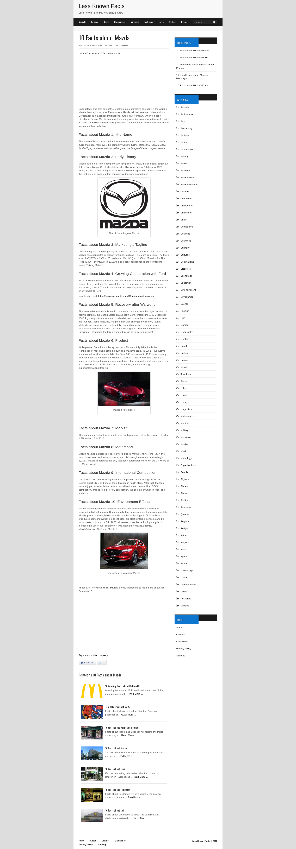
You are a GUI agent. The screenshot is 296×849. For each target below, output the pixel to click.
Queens (185, 514)
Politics (184, 500)
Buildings (185, 170)
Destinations (187, 261)
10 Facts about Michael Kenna (192, 85)
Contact (180, 634)
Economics (186, 275)
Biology (184, 156)
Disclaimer (182, 641)
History (184, 353)
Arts (161, 22)
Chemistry (186, 212)
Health (184, 346)
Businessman (188, 177)
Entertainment (188, 289)
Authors (185, 142)
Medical (172, 22)
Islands (184, 367)
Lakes (184, 388)
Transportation (188, 584)
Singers (185, 542)
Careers (185, 191)
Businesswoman (189, 184)
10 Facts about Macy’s (116, 748)
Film (183, 317)
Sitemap (180, 655)
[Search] (214, 22)
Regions (185, 521)
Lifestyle (185, 402)
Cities (106, 22)
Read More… (135, 693)
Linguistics (186, 409)
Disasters (186, 268)
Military (184, 430)
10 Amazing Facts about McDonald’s (122, 686)
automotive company (96, 655)
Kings (184, 381)
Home (81, 53)
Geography (187, 332)
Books (184, 163)
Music (184, 451)
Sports (184, 556)
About (179, 627)
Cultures (185, 254)
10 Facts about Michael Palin (192, 57)
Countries (134, 22)
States (184, 563)
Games (184, 325)
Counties (185, 233)
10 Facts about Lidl (114, 810)
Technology (149, 22)
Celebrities (186, 198)
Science (94, 22)
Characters (187, 205)
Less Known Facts (102, 6)
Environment (187, 296)
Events (184, 303)
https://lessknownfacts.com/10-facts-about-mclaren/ (126, 296)
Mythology (186, 458)
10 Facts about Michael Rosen (192, 50)
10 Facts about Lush (115, 769)
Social (184, 549)
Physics (185, 479)
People (184, 22)
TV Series (186, 598)
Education (186, 282)
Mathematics (187, 416)
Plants (184, 493)
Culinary (185, 247)
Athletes (185, 135)
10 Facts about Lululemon (117, 789)
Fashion (185, 310)
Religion (185, 528)
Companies (119, 22)
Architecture (187, 114)
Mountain (186, 437)
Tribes (184, 591)
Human (184, 360)
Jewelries (186, 374)
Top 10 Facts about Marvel (118, 707)
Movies (184, 444)
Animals (82, 22)
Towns (184, 577)
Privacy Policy (183, 648)
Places (184, 486)
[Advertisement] (124, 82)
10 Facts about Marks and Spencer (122, 727)
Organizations (188, 465)
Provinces (186, 507)
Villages (185, 605)
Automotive (187, 149)
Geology (185, 339)
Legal (184, 395)
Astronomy (186, 128)
